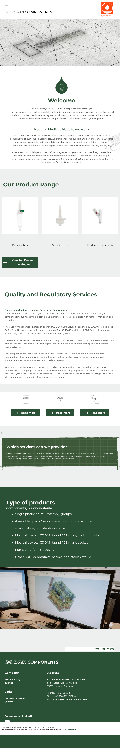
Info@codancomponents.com (71, 699)
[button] (60, 741)
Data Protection (69, 730)
